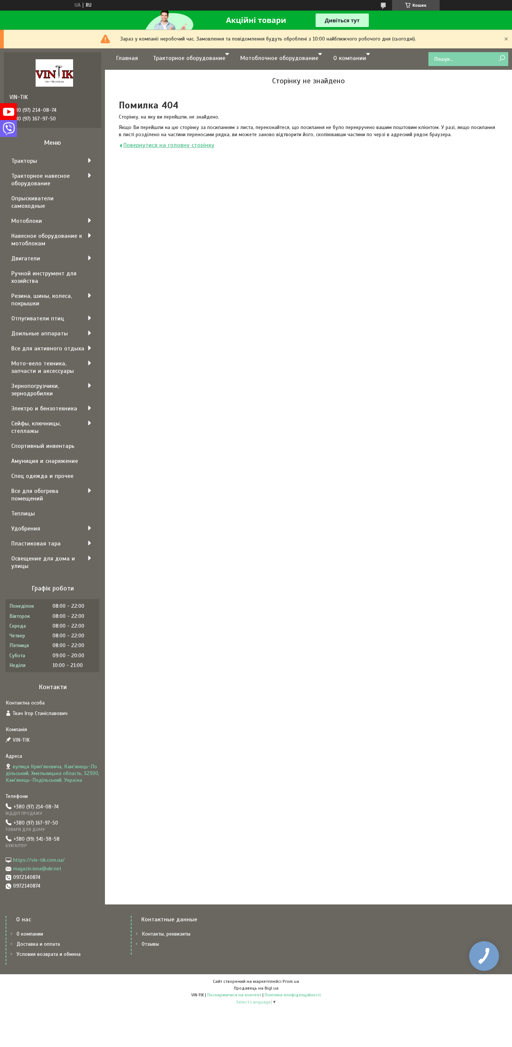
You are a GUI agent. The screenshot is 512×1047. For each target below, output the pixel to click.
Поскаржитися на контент (234, 994)
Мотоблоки (26, 221)
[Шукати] (501, 58)
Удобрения (25, 528)
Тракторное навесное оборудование (40, 179)
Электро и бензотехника (44, 408)
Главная (127, 58)
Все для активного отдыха (47, 348)
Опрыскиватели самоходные (32, 202)
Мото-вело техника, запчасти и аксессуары (42, 367)
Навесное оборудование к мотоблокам (46, 239)
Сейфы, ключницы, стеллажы (36, 427)
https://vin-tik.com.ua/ (39, 860)
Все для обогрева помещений (34, 494)
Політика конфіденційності (293, 994)
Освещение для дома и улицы (43, 562)
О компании (349, 58)
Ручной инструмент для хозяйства (43, 277)
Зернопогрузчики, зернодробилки (35, 389)
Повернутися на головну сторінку (168, 145)
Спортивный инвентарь (43, 446)
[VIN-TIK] (54, 73)
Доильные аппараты (39, 333)
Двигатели (25, 258)
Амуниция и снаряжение (44, 461)
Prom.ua (291, 981)
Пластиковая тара (36, 543)
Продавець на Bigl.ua (256, 988)
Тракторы (24, 161)
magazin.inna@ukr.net (37, 868)
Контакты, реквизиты (166, 934)
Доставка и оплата (38, 944)
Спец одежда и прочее (42, 476)
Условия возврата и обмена (48, 954)
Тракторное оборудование (189, 58)
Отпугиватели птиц (37, 318)
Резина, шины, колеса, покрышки (41, 299)
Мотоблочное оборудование (279, 58)
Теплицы (23, 513)
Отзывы (150, 944)
